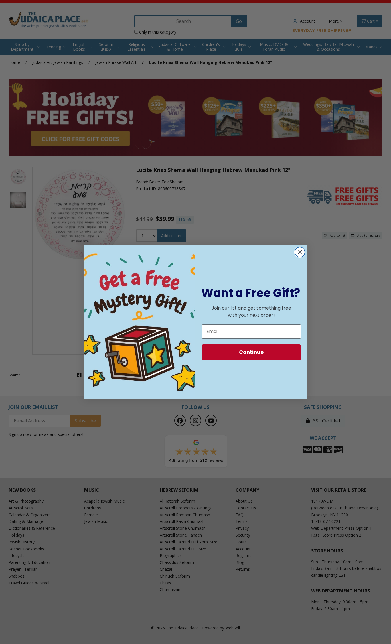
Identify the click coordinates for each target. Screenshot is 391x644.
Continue (251, 352)
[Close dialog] (300, 252)
